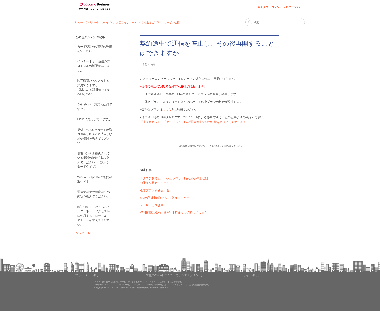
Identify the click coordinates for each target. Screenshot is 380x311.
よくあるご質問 (150, 22)
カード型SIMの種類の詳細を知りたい (94, 49)
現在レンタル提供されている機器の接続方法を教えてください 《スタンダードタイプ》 (93, 160)
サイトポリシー (253, 275)
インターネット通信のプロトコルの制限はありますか (93, 66)
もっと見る (82, 233)
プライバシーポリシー (90, 275)
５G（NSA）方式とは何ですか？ (94, 106)
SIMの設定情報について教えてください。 (168, 197)
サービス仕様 (172, 22)
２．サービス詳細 (151, 205)
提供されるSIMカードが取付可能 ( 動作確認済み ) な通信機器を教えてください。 (94, 136)
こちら (166, 109)
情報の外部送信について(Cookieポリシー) (174, 275)
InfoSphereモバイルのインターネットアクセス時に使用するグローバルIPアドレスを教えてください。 (93, 215)
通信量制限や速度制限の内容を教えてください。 (93, 194)
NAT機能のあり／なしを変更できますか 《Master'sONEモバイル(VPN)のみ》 (93, 87)
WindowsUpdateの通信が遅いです (94, 179)
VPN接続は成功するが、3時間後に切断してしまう (173, 212)
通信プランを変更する (154, 190)
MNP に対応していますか (94, 119)
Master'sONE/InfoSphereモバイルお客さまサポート (106, 22)
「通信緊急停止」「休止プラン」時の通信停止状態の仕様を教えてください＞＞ (193, 122)
